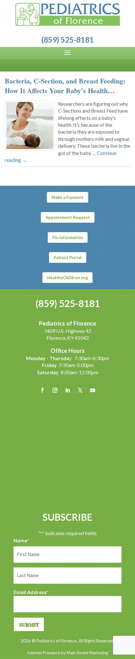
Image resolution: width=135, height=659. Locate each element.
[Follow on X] (80, 390)
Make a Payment (67, 197)
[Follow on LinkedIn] (67, 390)
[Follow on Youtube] (93, 390)
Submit (29, 624)
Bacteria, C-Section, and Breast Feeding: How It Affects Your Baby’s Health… (65, 86)
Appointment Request (68, 217)
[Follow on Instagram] (55, 390)
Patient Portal (68, 257)
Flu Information (67, 237)
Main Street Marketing (87, 652)
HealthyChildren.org (67, 277)
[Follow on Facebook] (42, 390)
